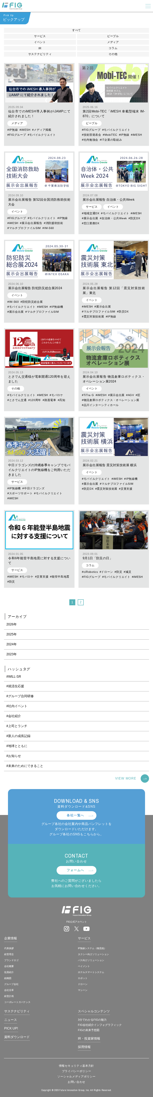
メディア (113, 42)
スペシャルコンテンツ (94, 1011)
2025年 (11, 634)
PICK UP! (11, 1028)
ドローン (82, 984)
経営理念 (9, 954)
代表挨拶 (9, 948)
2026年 (11, 624)
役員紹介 (9, 972)
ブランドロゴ (11, 960)
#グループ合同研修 (20, 696)
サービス (40, 36)
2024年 (11, 644)
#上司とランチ (16, 726)
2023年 (11, 654)
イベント (40, 42)
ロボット (82, 978)
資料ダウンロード (17, 1037)
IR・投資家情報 (89, 1038)
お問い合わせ (76, 1081)
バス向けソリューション (91, 960)
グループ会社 (11, 984)
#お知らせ (13, 756)
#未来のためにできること (24, 766)
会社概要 (9, 966)
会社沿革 (9, 990)
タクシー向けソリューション (93, 954)
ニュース (10, 1019)
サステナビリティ (40, 54)
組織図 (7, 978)
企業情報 (10, 938)
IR (39, 48)
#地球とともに (16, 746)
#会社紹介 (13, 716)
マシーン (82, 990)
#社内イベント (16, 706)
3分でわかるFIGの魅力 (92, 1019)
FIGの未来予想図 (88, 1030)
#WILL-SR (13, 676)
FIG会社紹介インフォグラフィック (100, 1024)
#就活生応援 (15, 686)
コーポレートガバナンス (17, 1002)
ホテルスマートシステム (91, 972)
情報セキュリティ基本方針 (76, 1065)
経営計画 (9, 996)
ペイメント (84, 966)
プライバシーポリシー (76, 1071)
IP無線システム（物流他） (92, 948)
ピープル (113, 36)
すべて (76, 30)
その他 (113, 54)
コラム (113, 48)
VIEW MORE (125, 778)
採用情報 (84, 1047)
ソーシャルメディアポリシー (76, 1076)
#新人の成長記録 (18, 736)
